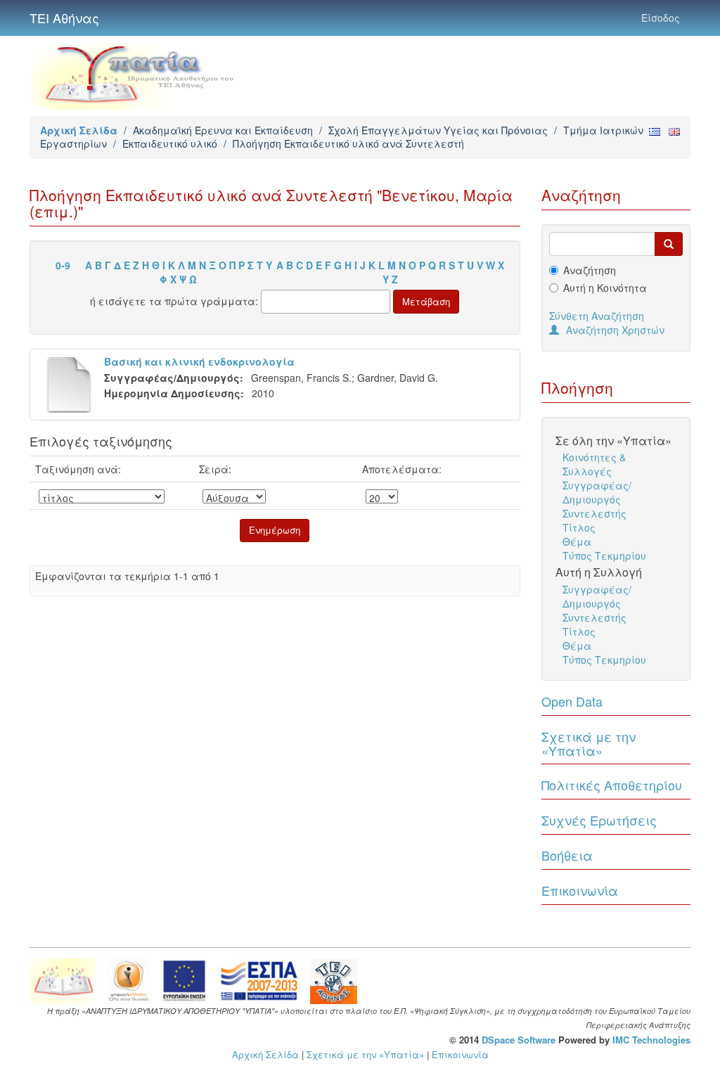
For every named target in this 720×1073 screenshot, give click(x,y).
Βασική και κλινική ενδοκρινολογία (199, 361)
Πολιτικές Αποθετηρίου (611, 785)
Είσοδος (660, 18)
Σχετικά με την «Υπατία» (588, 743)
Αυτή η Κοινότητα (605, 288)
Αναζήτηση (589, 270)
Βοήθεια (567, 855)
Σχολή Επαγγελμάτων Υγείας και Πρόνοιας (438, 130)
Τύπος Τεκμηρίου (604, 555)
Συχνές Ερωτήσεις (599, 820)
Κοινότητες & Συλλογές (594, 464)
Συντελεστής (594, 513)
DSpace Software (518, 1039)
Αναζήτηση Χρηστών (615, 330)
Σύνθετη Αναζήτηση (596, 316)
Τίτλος (579, 527)
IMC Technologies (651, 1039)
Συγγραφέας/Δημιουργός (596, 492)
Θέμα (576, 541)
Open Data (572, 701)
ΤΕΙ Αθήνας (64, 17)
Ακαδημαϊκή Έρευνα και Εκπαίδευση (223, 130)
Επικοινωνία (579, 890)
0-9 (63, 265)
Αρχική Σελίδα (78, 130)
